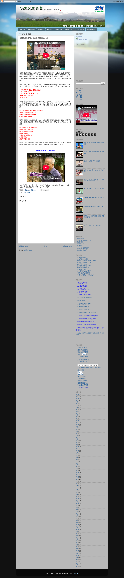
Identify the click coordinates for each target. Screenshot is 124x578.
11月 (77, 396)
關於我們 (22, 29)
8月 (77, 403)
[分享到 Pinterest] (47, 190)
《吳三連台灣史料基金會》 (83, 266)
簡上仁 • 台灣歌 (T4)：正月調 (92, 161)
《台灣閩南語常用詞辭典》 (83, 304)
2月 (77, 416)
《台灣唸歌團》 (81, 379)
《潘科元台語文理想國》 (83, 360)
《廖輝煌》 (82, 354)
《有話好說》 (80, 245)
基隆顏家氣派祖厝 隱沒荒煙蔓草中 (93, 207)
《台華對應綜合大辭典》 (83, 307)
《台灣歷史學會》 (81, 269)
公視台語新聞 (79, 36)
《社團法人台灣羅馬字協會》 (84, 262)
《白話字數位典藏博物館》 (84, 298)
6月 (77, 407)
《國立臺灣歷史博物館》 (83, 267)
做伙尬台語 (68, 29)
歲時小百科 (79, 96)
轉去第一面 (31, 29)
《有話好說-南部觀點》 (82, 249)
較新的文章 (23, 246)
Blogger (76, 573)
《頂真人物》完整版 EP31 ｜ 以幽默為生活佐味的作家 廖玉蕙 (94, 180)
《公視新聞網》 (80, 238)
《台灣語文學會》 (82, 381)
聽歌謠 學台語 (91, 29)
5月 (77, 409)
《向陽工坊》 (80, 370)
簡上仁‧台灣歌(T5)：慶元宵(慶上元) (94, 188)
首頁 (45, 246)
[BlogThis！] (42, 190)
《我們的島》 (80, 242)
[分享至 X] (44, 190)
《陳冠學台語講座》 (82, 350)
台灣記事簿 (58, 29)
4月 (77, 411)
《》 (79, 372)
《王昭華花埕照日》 (82, 361)
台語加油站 (79, 98)
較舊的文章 (67, 246)
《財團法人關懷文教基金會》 (85, 275)
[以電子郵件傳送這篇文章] (41, 190)
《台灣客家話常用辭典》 (83, 310)
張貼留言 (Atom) (28, 250)
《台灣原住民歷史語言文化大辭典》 (86, 313)
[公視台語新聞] (77, 38)
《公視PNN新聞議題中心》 (83, 240)
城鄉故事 (41, 29)
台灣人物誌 (27, 192)
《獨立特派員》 (80, 243)
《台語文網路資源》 (82, 383)
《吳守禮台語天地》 (82, 356)
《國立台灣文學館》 (82, 264)
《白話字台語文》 (81, 300)
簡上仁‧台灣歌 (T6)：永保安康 (92, 225)
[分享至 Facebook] (46, 190)
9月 (77, 401)
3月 (77, 414)
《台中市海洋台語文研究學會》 (85, 271)
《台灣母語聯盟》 (81, 257)
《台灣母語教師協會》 (83, 273)
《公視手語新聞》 (81, 250)
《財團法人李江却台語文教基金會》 (86, 260)
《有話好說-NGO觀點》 (83, 247)
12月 (77, 394)
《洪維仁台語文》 (82, 347)
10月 (77, 398)
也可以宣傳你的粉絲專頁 (81, 40)
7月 (77, 405)
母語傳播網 (79, 99)
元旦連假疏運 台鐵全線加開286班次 (94, 197)
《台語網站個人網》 (82, 385)
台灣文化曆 (79, 92)
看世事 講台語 (79, 29)
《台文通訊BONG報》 (82, 259)
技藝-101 (49, 29)
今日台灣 (78, 90)
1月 (77, 418)
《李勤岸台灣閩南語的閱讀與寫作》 (89, 368)
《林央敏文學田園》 (82, 352)
